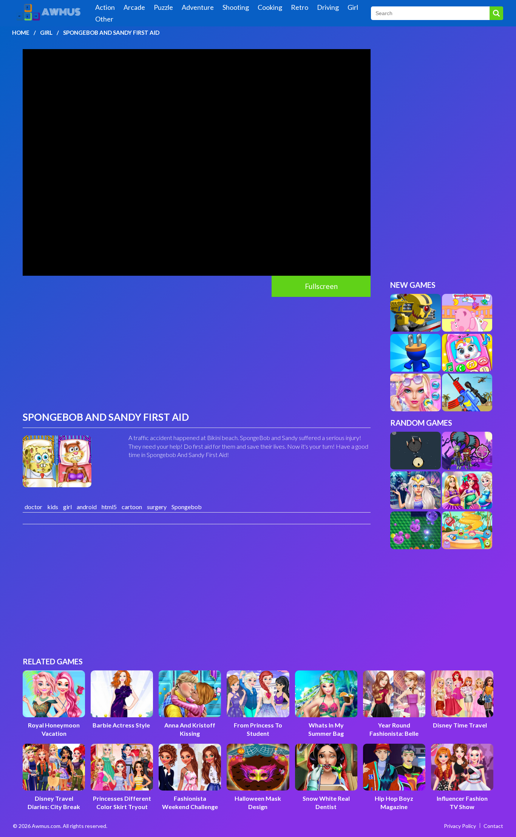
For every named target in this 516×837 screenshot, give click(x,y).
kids (52, 506)
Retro (299, 7)
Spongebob (186, 506)
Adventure (198, 7)
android (87, 506)
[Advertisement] (197, 353)
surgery (157, 506)
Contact (493, 826)
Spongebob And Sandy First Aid (111, 32)
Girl (353, 7)
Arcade (134, 7)
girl (67, 506)
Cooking (270, 7)
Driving (328, 7)
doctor (33, 506)
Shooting (235, 7)
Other (104, 19)
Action (105, 7)
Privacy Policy (460, 826)
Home (20, 32)
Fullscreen (321, 286)
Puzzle (163, 7)
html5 (109, 506)
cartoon (132, 506)
